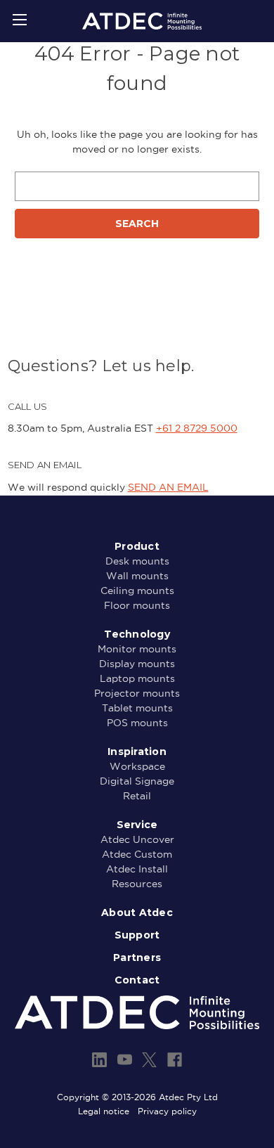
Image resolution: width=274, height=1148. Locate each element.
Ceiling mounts (137, 590)
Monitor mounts (137, 648)
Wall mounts (137, 575)
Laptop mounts (137, 678)
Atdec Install (137, 869)
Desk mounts (137, 561)
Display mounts (137, 663)
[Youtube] (124, 1059)
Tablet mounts (137, 708)
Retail (137, 795)
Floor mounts (137, 605)
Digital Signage (137, 781)
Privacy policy (167, 1111)
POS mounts (137, 722)
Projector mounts (137, 693)
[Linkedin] (99, 1059)
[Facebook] (174, 1059)
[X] (149, 1059)
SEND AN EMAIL (168, 487)
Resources (137, 883)
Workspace (137, 766)
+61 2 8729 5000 (196, 428)
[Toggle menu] (19, 19)
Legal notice (103, 1111)
